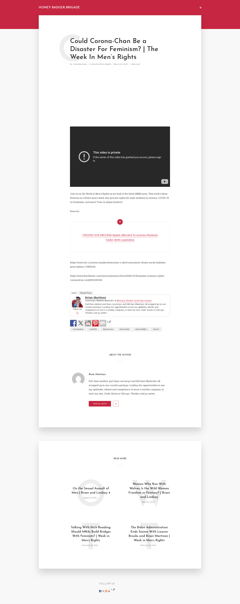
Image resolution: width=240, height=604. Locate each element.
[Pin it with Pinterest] (95, 323)
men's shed (124, 329)
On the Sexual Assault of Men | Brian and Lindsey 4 (91, 490)
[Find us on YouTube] (109, 591)
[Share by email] (102, 323)
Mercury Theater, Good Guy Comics (134, 300)
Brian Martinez (80, 64)
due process (108, 329)
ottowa (156, 329)
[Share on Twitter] (80, 323)
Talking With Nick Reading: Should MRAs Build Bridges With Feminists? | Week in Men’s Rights (91, 534)
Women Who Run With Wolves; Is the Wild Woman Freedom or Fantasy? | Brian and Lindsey (149, 491)
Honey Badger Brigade (59, 7)
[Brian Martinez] (77, 302)
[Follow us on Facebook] (100, 591)
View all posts (100, 404)
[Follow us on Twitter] (103, 591)
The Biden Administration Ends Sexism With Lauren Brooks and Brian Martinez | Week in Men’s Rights (149, 534)
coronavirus (78, 329)
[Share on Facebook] (73, 323)
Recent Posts (85, 293)
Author (74, 293)
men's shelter (141, 329)
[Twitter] (77, 312)
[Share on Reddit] (88, 323)
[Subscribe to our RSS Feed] (106, 591)
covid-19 (93, 329)
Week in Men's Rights (101, 64)
